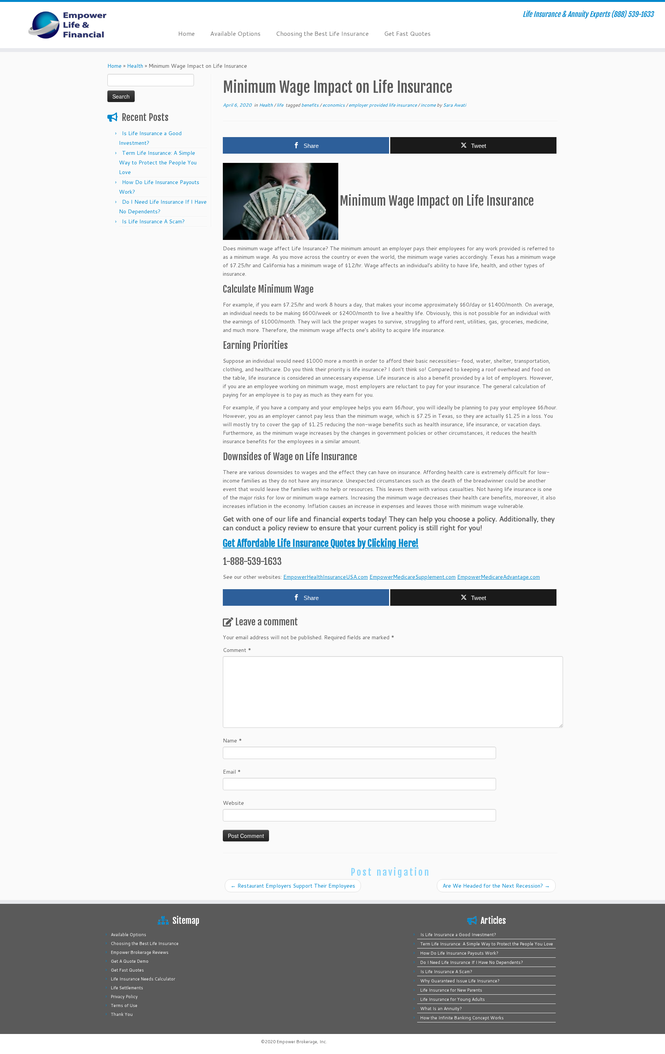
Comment (237, 650)
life (280, 105)
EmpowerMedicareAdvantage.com (498, 577)
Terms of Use (124, 1005)
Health (135, 66)
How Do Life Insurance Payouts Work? (459, 953)
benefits (310, 105)
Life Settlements (127, 988)
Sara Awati (454, 105)
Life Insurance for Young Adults (452, 999)
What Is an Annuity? (441, 1008)
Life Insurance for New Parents (451, 990)
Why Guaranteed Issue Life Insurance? (460, 981)
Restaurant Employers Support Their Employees (293, 886)
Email (232, 772)
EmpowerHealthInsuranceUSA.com (325, 577)
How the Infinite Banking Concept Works (462, 1018)
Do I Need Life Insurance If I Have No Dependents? (471, 962)
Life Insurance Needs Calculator (143, 979)
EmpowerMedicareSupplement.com (412, 577)
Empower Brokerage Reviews (140, 952)
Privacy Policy (124, 997)
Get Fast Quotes (407, 33)
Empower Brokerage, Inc (301, 1042)
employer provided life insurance (383, 105)
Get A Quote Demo (130, 961)
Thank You (122, 1014)
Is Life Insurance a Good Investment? (458, 935)
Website (233, 803)
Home (186, 33)
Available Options (235, 33)
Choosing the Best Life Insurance (322, 33)
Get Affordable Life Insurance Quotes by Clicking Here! (321, 543)
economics (334, 105)
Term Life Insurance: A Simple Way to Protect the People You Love (158, 162)
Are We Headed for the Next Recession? (496, 886)
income (429, 105)
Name (232, 740)
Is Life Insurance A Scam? (153, 221)
